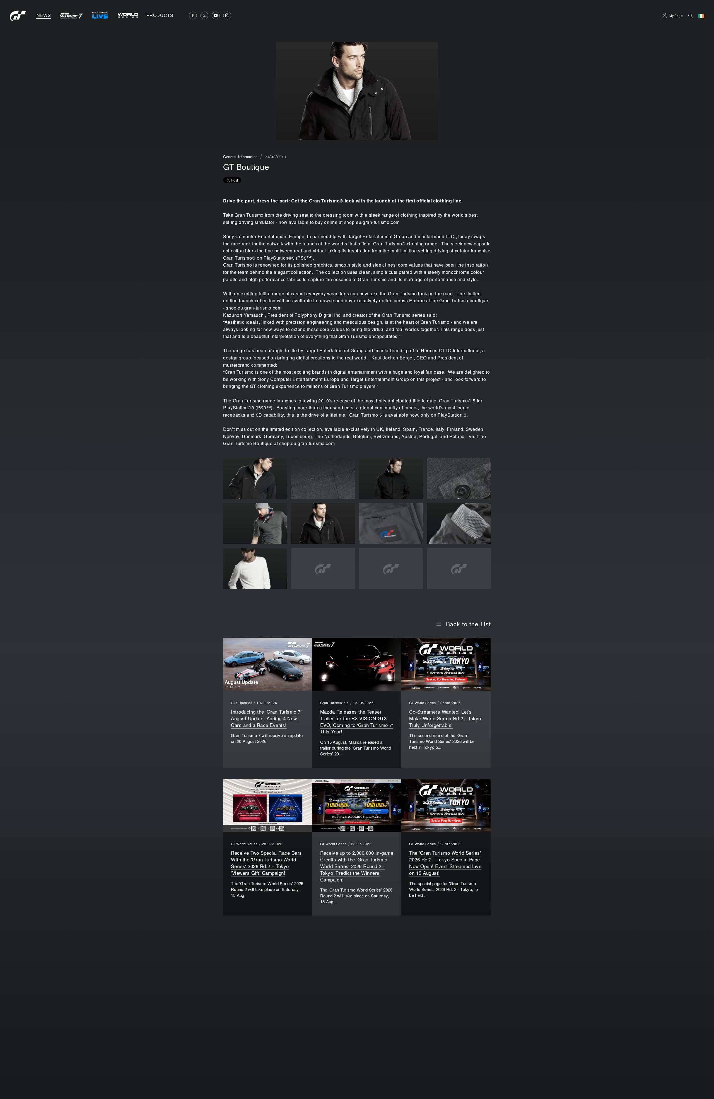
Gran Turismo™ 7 (334, 702)
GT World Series (422, 702)
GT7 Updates (241, 702)
